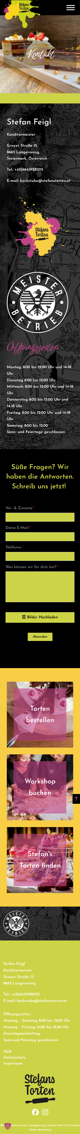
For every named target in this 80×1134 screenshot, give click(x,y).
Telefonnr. (14, 547)
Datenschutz (14, 1058)
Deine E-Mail (17, 528)
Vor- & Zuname (19, 508)
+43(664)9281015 (29, 170)
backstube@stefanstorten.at (45, 181)
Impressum (13, 1064)
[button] (40, 637)
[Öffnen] (70, 7)
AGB (7, 1052)
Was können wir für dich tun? (31, 567)
